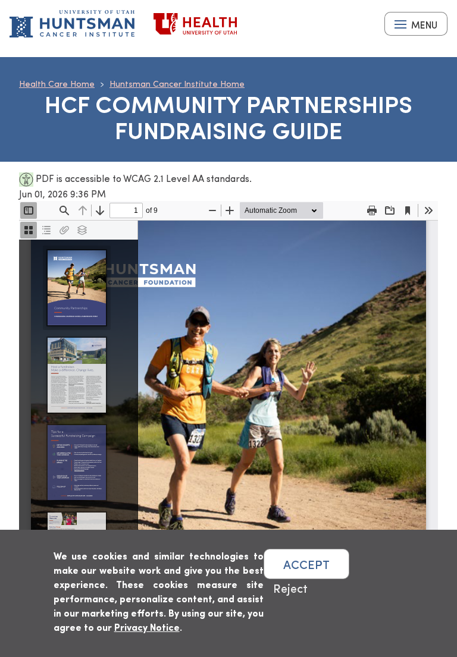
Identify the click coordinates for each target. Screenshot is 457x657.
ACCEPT (306, 564)
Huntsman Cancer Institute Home (177, 83)
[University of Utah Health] (195, 24)
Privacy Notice (147, 627)
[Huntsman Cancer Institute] (72, 24)
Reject (290, 588)
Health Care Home (57, 83)
